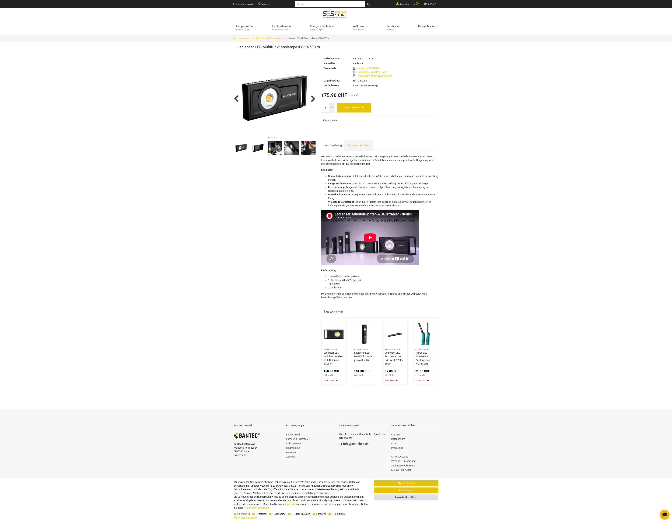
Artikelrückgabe (399, 456)
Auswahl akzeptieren (406, 497)
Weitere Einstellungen (245, 517)
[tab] (332, 145)
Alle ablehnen (406, 490)
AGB (393, 443)
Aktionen (291, 452)
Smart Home (293, 447)
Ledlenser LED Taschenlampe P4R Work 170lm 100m (394, 358)
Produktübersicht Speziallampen (374, 75)
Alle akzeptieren (406, 483)
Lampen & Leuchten (297, 439)
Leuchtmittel (293, 434)
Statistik (262, 514)
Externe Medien (301, 514)
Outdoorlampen (259, 38)
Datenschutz (398, 439)
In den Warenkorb (354, 107)
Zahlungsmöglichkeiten (403, 465)
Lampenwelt (244, 38)
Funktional (339, 514)
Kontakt (395, 434)
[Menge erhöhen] (332, 105)
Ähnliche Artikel (334, 312)
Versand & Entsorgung (403, 461)
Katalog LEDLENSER (368, 68)
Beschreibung (333, 145)
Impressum (397, 447)
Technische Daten (358, 145)
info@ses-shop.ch (245, 4)
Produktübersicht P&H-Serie (372, 72)
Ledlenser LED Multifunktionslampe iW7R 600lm (364, 356)
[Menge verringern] (332, 110)
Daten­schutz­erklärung (257, 507)
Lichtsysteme (293, 443)
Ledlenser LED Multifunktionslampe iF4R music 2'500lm (333, 358)
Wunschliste (331, 120)
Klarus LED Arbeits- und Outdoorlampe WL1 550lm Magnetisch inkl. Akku (424, 358)
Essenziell (244, 514)
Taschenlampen (276, 38)
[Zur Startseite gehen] (234, 38)
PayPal (322, 514)
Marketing (280, 514)
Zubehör (290, 456)
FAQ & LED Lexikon (401, 470)
